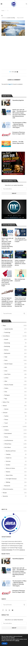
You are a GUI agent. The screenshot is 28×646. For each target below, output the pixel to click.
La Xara (15, 377)
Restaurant (15, 485)
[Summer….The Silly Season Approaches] (6, 144)
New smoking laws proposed (20, 279)
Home (3, 10)
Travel (15, 423)
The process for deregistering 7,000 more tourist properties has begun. (7, 282)
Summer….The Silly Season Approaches (18, 142)
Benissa (15, 350)
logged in (10, 84)
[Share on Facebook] (12, 71)
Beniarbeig (15, 343)
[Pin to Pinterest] (15, 71)
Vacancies (14, 496)
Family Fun (16, 457)
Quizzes (15, 409)
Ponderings (15, 332)
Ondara (15, 388)
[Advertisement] (14, 54)
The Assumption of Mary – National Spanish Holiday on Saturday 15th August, (19, 125)
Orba (15, 391)
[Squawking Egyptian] (6, 103)
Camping (16, 454)
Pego (15, 398)
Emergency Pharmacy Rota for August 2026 (18, 133)
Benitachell (15, 353)
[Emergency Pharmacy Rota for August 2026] (6, 134)
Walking (16, 482)
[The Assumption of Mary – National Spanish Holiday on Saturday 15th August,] (6, 125)
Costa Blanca (14, 336)
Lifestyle (14, 412)
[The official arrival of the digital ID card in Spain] (20, 232)
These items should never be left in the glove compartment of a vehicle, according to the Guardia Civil (20, 302)
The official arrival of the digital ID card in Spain (20, 240)
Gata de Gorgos (15, 363)
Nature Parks (16, 475)
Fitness (15, 419)
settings (17, 640)
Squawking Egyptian (18, 100)
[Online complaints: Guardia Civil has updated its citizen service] (20, 254)
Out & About (15, 447)
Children (15, 430)
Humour (14, 405)
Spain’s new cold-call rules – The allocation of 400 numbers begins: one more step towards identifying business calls (7, 243)
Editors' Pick (14, 402)
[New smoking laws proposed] (20, 273)
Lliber (15, 381)
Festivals (16, 461)
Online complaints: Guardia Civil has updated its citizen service (20, 263)
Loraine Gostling (11, 17)
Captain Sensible (15, 329)
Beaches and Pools (16, 451)
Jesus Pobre (15, 374)
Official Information (14, 489)
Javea (15, 370)
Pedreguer (15, 395)
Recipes (14, 492)
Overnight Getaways (16, 478)
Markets (16, 471)
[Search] (26, 4)
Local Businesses (15, 440)
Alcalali (15, 339)
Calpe (15, 356)
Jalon (15, 367)
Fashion (15, 416)
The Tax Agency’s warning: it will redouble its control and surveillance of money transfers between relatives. (7, 302)
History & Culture (16, 468)
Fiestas (15, 437)
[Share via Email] (17, 71)
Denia (15, 360)
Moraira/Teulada (15, 384)
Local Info (14, 426)
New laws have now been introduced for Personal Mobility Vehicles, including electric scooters (7, 264)
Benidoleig (15, 346)
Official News (15, 444)
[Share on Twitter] (14, 71)
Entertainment (15, 433)
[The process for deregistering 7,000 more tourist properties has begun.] (7, 273)
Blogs (14, 325)
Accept (4, 643)
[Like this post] (11, 71)
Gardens (16, 464)
